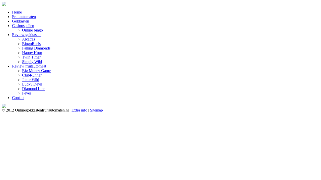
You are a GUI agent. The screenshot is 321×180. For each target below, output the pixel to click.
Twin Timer (31, 57)
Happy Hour (32, 52)
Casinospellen (23, 26)
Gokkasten (20, 21)
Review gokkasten (26, 34)
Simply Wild (32, 62)
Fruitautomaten (24, 16)
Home (17, 12)
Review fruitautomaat (29, 66)
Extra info (79, 110)
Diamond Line (33, 88)
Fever (26, 93)
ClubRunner (32, 75)
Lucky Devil (32, 84)
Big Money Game (36, 70)
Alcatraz (28, 39)
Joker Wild (30, 80)
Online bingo (32, 30)
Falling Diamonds (36, 48)
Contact (18, 98)
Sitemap (96, 110)
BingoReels (31, 44)
